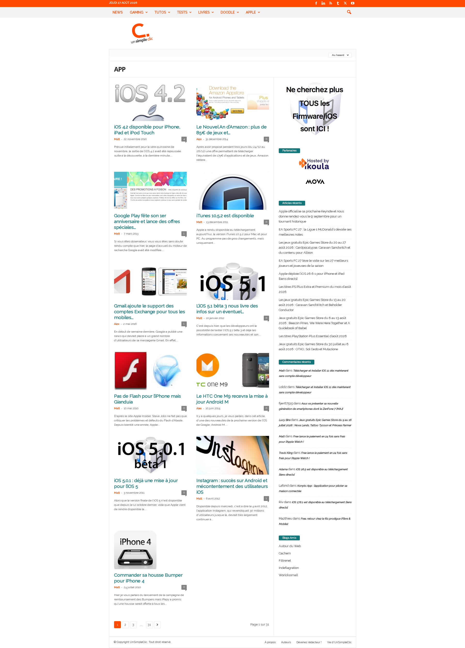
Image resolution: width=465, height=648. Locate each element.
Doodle (228, 12)
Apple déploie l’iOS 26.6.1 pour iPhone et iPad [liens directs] (311, 276)
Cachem (285, 553)
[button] (349, 12)
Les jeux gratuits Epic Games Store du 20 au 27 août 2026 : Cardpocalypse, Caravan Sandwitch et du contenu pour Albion (314, 247)
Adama (283, 469)
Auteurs (286, 642)
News (118, 12)
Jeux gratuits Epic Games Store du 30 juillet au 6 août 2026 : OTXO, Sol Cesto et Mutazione (314, 346)
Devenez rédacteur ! (309, 642)
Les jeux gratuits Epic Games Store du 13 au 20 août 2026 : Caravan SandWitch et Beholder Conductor (312, 305)
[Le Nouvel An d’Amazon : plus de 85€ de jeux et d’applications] (232, 101)
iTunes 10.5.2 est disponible (225, 215)
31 (149, 624)
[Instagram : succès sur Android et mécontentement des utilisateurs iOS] (232, 455)
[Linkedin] (323, 3)
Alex (199, 139)
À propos (270, 642)
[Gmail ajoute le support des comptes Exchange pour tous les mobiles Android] (150, 280)
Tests (182, 12)
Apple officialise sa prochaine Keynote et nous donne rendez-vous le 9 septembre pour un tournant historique (311, 216)
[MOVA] (315, 181)
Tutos (160, 12)
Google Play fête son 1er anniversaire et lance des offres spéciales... (147, 221)
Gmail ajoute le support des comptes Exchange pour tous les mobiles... (149, 311)
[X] (345, 3)
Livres (203, 12)
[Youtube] (353, 3)
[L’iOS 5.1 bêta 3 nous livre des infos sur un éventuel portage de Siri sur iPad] (232, 280)
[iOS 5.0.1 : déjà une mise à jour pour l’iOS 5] (150, 455)
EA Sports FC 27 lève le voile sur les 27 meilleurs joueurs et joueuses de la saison (313, 263)
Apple (251, 12)
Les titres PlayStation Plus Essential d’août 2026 (313, 336)
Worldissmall (288, 575)
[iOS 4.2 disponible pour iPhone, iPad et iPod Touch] (150, 101)
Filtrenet (285, 560)
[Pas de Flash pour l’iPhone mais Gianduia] (150, 370)
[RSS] (331, 3)
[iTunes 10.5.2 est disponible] (232, 190)
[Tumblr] (338, 3)
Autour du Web (290, 546)
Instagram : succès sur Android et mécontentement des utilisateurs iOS (232, 486)
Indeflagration (289, 568)
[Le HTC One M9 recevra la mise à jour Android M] (232, 370)
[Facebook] (316, 3)
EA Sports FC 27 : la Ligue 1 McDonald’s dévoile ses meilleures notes (315, 232)
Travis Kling (286, 452)
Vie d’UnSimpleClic (339, 642)
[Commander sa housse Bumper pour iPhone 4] (150, 549)
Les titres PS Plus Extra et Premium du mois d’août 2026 (315, 289)
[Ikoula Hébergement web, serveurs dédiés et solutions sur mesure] (315, 163)
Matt (117, 139)
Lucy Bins (284, 420)
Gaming (136, 12)
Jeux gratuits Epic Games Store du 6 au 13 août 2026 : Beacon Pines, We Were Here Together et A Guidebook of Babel (314, 323)
